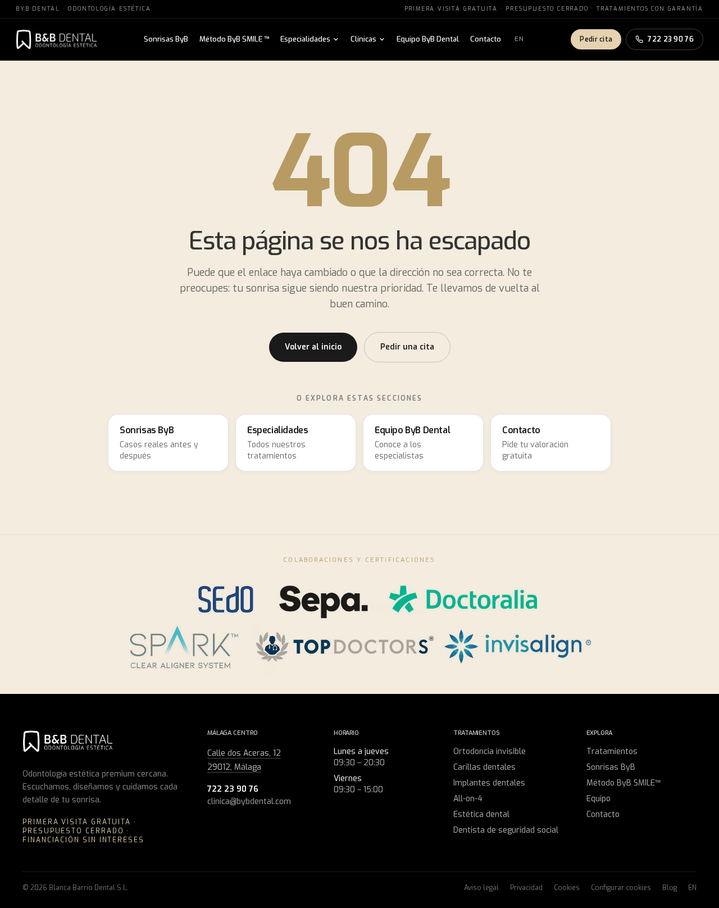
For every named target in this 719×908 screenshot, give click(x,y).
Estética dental (481, 814)
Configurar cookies (621, 887)
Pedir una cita (407, 347)
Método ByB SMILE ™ (234, 39)
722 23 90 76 (671, 39)
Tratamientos (612, 751)
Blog (669, 887)
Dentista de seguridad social (505, 830)
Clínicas (363, 39)
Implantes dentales (489, 783)
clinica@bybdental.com (249, 801)
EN (520, 39)
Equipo (598, 798)
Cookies (567, 887)
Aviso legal (481, 887)
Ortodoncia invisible (489, 751)
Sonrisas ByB (166, 39)
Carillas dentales (484, 767)
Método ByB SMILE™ (623, 783)
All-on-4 (468, 798)
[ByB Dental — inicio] (56, 39)
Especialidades (305, 39)
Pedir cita (596, 39)
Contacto (485, 39)
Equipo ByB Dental (428, 39)
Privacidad (526, 887)
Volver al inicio (313, 347)
